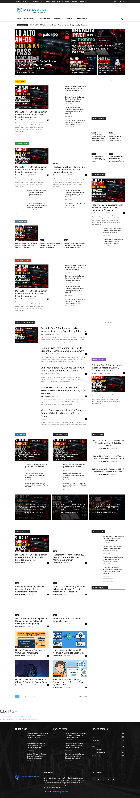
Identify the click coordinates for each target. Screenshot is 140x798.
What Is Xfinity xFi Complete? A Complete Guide (68, 619)
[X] (118, 1)
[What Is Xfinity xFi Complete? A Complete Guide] (58, 205)
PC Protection (57, 676)
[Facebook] (112, 1)
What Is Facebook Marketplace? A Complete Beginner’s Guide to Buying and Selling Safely (75, 122)
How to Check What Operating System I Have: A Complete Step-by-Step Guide (68, 682)
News (19, 58)
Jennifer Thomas (20, 119)
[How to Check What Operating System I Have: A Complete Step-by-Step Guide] (70, 668)
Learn (74, 42)
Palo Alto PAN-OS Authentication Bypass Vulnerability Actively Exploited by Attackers (58, 25)
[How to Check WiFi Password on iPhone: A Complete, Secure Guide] (32, 668)
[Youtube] (123, 1)
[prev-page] (16, 136)
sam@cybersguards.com (60, 792)
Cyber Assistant (20, 647)
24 (34, 696)
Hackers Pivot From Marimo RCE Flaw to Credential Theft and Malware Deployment (75, 88)
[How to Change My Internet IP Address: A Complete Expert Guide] (70, 639)
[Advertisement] (85, 10)
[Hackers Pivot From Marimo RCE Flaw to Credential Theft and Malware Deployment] (97, 42)
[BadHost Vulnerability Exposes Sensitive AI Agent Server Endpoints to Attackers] (83, 65)
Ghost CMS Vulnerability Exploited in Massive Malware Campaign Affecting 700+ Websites (116, 159)
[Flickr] (104, 779)
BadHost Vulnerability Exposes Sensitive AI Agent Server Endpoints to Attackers (75, 99)
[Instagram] (115, 1)
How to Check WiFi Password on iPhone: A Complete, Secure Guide (31, 680)
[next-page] (20, 136)
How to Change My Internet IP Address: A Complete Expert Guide (69, 651)
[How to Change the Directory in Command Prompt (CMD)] (32, 639)
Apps (17, 615)
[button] (122, 18)
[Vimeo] (121, 1)
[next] (121, 25)
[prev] (118, 25)
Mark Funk (44, 419)
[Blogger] (94, 779)
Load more (107, 580)
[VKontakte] (114, 779)
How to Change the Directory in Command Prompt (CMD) (30, 651)
